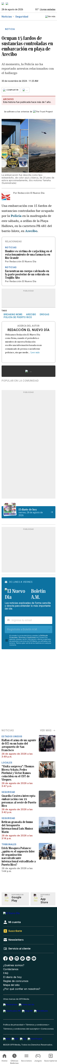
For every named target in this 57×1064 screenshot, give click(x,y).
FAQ (5, 973)
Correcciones (47, 1029)
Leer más (35, 352)
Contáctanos (10, 969)
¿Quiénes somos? (13, 965)
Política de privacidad (13, 1025)
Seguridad (21, 16)
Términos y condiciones (36, 1025)
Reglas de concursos (15, 981)
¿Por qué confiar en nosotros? (21, 988)
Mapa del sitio (11, 984)
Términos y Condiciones (27, 637)
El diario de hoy (12, 977)
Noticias (7, 16)
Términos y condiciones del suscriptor (21, 1029)
